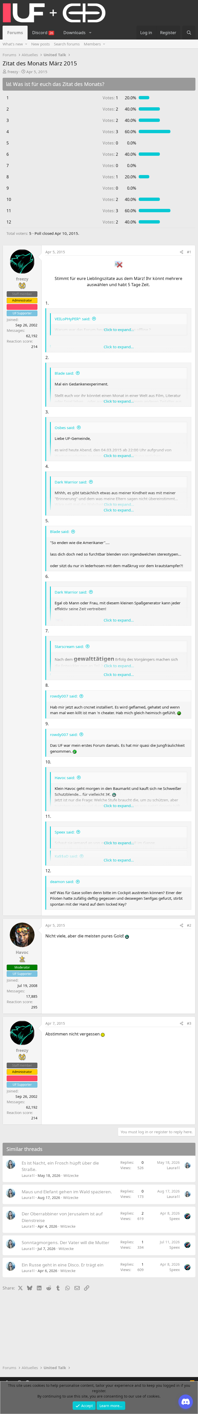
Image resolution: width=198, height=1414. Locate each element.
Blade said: (64, 373)
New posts (40, 43)
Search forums (67, 43)
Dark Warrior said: (71, 482)
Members (92, 43)
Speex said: (65, 832)
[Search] (188, 33)
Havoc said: (65, 777)
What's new (13, 43)
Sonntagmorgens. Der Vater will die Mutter (65, 1242)
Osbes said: (65, 427)
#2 (189, 925)
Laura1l (28, 1175)
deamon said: (62, 881)
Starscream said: (69, 646)
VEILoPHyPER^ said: (72, 318)
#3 (189, 1023)
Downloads (74, 32)
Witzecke (71, 1175)
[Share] (181, 251)
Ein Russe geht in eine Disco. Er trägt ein (63, 1265)
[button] (90, 33)
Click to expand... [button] (119, 329)
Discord (42, 32)
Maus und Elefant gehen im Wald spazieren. (67, 1192)
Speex (174, 1218)
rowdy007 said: (64, 696)
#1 (189, 251)
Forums (15, 32)
